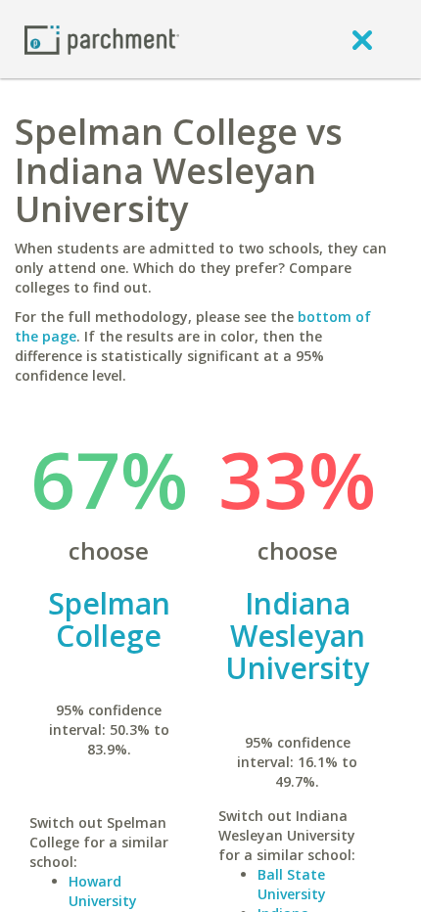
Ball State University (291, 884)
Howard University (103, 891)
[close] (362, 39)
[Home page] (101, 38)
